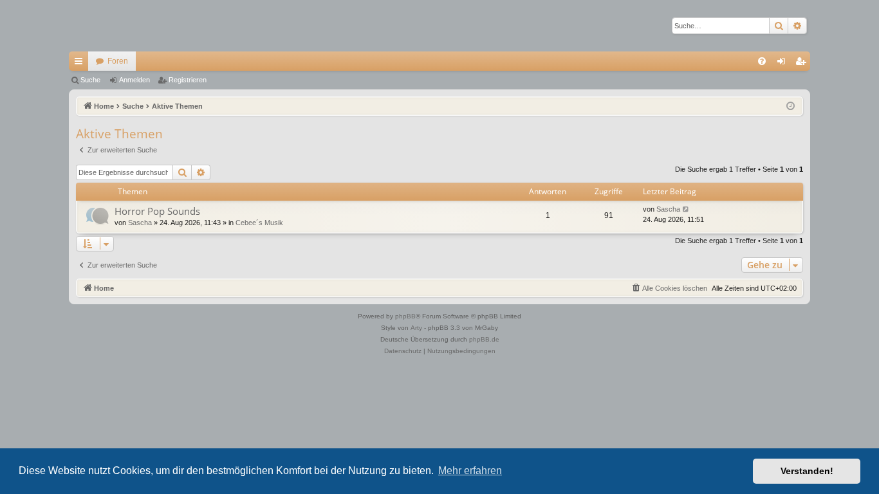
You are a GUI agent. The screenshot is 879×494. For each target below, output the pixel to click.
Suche (90, 80)
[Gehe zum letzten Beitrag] (686, 209)
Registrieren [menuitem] (803, 64)
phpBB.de (484, 339)
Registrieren (188, 80)
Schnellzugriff (81, 64)
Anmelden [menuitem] (784, 64)
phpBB (405, 316)
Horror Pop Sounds (157, 211)
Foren (117, 61)
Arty (416, 327)
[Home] (114, 25)
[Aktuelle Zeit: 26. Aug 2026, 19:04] (790, 106)
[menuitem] (762, 61)
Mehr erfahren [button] (470, 470)
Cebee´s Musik (259, 222)
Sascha (140, 222)
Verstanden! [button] (807, 471)
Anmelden (134, 80)
